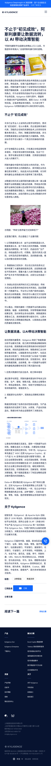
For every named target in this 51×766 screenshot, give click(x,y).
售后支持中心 (9, 701)
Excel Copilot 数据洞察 (35, 642)
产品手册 (8, 683)
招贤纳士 (30, 692)
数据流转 (30, 579)
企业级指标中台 (32, 670)
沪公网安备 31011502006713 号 (32, 754)
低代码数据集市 (32, 661)
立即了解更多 (36, 5)
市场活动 (30, 687)
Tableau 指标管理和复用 (35, 647)
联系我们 (30, 697)
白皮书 (7, 687)
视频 (6, 697)
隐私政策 (28, 759)
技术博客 (8, 692)
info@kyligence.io (11, 734)
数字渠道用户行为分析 (34, 665)
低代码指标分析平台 (34, 651)
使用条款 (35, 759)
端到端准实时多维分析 (34, 656)
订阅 (25, 588)
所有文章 (42, 611)
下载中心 (8, 651)
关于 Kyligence (32, 683)
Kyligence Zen (10, 642)
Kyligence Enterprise (12, 647)
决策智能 (18, 579)
